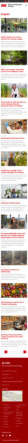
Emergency (19, 418)
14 (20, 351)
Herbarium (6, 427)
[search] (26, 1)
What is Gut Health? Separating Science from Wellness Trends (12, 70)
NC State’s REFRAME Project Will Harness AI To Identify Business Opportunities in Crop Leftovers (13, 235)
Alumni (5, 419)
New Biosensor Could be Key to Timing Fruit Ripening (12, 303)
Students (6, 416)
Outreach (6, 424)
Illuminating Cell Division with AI (12, 138)
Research (6, 421)
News (17, 409)
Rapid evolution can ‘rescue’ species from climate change (11, 38)
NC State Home (6, 1)
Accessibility (19, 423)
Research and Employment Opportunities (19, 413)
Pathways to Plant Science (10, 203)
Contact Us (6, 405)
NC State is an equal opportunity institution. (12, 381)
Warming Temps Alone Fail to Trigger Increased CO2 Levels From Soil (12, 337)
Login (17, 426)
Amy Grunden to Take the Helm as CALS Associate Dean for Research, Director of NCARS (13, 104)
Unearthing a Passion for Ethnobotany (10, 271)
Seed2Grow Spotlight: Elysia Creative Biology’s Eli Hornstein (12, 171)
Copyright (18, 420)
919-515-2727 (5, 385)
